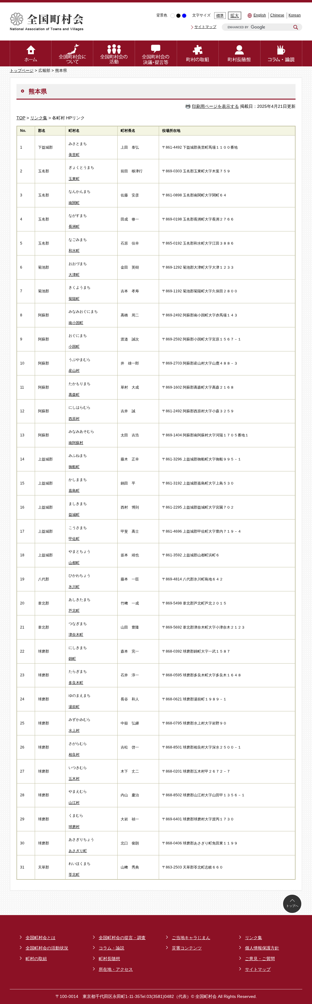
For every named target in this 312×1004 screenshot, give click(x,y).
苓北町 (74, 874)
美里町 (74, 155)
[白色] (172, 15)
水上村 (74, 730)
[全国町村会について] (72, 53)
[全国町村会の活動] (114, 53)
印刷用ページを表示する (215, 106)
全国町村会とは (40, 937)
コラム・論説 (111, 948)
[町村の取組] (198, 53)
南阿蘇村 (76, 443)
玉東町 (74, 179)
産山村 (74, 370)
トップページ (22, 71)
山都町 (74, 563)
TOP (20, 117)
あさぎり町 (78, 851)
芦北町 (74, 610)
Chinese (277, 15)
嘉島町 (74, 490)
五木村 (74, 779)
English (260, 15)
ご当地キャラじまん (191, 937)
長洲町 (74, 226)
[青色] (184, 15)
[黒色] (178, 15)
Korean (295, 15)
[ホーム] (30, 53)
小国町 (74, 346)
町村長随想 (109, 958)
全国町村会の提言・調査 (122, 937)
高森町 (74, 395)
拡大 (234, 15)
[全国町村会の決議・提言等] (156, 53)
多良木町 (76, 683)
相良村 (74, 754)
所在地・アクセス (116, 969)
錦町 (72, 659)
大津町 (74, 275)
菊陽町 (74, 299)
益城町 (74, 515)
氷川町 (74, 587)
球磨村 (74, 827)
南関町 (74, 203)
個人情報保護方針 (262, 948)
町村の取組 (36, 958)
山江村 (74, 803)
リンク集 (38, 117)
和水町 (74, 250)
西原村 (74, 419)
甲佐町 (74, 539)
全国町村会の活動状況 (47, 948)
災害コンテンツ (187, 948)
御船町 (74, 467)
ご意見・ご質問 (260, 958)
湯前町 (74, 707)
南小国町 (76, 323)
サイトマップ (205, 27)
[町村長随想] (240, 53)
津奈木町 (76, 634)
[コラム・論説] (281, 53)
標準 (220, 15)
